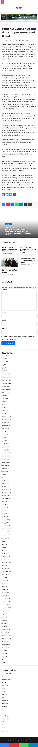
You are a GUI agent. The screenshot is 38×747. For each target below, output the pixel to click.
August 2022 (5, 501)
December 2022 (6, 489)
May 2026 (4, 365)
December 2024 (6, 416)
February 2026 (5, 374)
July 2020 (4, 577)
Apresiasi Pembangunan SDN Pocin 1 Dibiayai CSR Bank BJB (9, 270)
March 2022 (4, 516)
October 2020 (5, 568)
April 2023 (4, 477)
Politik (3, 709)
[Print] (30, 204)
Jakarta (3, 682)
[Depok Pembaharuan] (19, 8)
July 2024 (4, 431)
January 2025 (5, 413)
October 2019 (5, 605)
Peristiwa (4, 706)
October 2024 (5, 422)
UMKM (3, 728)
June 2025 (4, 398)
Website (3, 328)
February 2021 (5, 556)
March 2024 (4, 444)
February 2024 (5, 447)
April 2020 (4, 586)
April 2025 (4, 404)
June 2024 (4, 434)
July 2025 (4, 395)
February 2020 (5, 592)
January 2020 (5, 595)
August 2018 (5, 647)
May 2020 (4, 583)
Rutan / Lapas (5, 716)
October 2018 (5, 641)
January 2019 (5, 632)
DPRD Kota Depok (6, 679)
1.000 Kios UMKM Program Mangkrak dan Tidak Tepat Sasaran (9, 249)
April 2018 (4, 659)
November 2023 (6, 456)
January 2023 (5, 486)
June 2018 (4, 653)
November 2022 (6, 492)
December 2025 (6, 380)
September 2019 (6, 608)
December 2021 (6, 526)
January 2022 (5, 523)
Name (3, 313)
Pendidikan (4, 703)
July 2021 (4, 541)
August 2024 (5, 428)
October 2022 (5, 495)
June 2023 (4, 471)
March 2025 (4, 407)
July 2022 (4, 504)
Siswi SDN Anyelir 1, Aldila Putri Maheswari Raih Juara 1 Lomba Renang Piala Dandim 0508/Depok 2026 (18, 232)
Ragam (3, 712)
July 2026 (4, 359)
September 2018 (6, 644)
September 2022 (6, 498)
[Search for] (36, 8)
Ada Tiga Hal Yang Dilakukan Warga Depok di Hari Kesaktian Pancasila (28, 250)
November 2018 (6, 638)
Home (5, 24)
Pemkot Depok (5, 700)
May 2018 (4, 656)
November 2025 (6, 383)
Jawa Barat (4, 685)
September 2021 (6, 535)
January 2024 (5, 450)
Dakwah (3, 676)
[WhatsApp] (17, 204)
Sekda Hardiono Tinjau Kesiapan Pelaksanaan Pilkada (27, 260)
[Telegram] (21, 204)
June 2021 (4, 544)
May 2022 (4, 510)
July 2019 (4, 614)
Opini (2, 697)
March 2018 (4, 662)
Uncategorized (5, 731)
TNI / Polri (4, 725)
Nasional (3, 688)
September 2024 (6, 425)
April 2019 (4, 623)
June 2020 (4, 580)
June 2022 (4, 507)
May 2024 (4, 437)
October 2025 (5, 386)
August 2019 (5, 611)
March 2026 (4, 371)
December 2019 (6, 599)
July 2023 (4, 468)
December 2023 (6, 453)
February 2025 (5, 410)
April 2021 (4, 550)
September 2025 (6, 389)
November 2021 (6, 529)
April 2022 (4, 513)
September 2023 (6, 462)
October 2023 (5, 459)
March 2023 (4, 480)
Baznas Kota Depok (6, 673)
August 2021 (5, 538)
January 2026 (5, 377)
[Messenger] (12, 204)
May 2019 (4, 620)
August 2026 (5, 355)
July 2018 (4, 650)
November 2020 (6, 565)
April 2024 (4, 441)
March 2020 (4, 589)
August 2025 (5, 392)
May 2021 (4, 547)
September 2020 (6, 571)
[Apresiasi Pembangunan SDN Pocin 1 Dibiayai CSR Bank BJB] (9, 262)
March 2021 (4, 553)
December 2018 (6, 635)
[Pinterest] (8, 204)
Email (3, 320)
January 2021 (5, 559)
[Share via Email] (25, 204)
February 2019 (5, 629)
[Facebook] (3, 204)
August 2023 (5, 465)
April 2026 (4, 368)
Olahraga (8, 224)
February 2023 (5, 483)
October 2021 (5, 532)
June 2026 (4, 362)
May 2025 (4, 401)
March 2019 (4, 626)
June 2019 (4, 617)
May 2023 (4, 474)
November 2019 (6, 602)
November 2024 (6, 419)
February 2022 (5, 520)
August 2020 (5, 574)
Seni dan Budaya (6, 719)
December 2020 (6, 562)
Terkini (3, 722)
